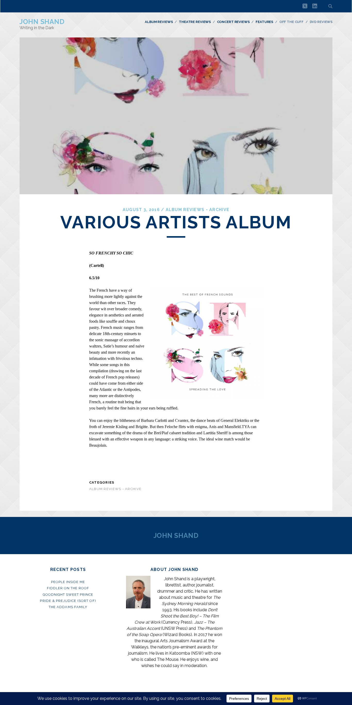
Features (264, 22)
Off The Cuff (291, 22)
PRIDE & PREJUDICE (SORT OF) (68, 601)
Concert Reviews (233, 22)
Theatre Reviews (195, 22)
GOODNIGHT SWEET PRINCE (68, 594)
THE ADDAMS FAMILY (68, 607)
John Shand (42, 22)
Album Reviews (159, 22)
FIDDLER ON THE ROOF (68, 588)
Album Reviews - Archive (197, 209)
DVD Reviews (321, 22)
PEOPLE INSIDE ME (68, 582)
